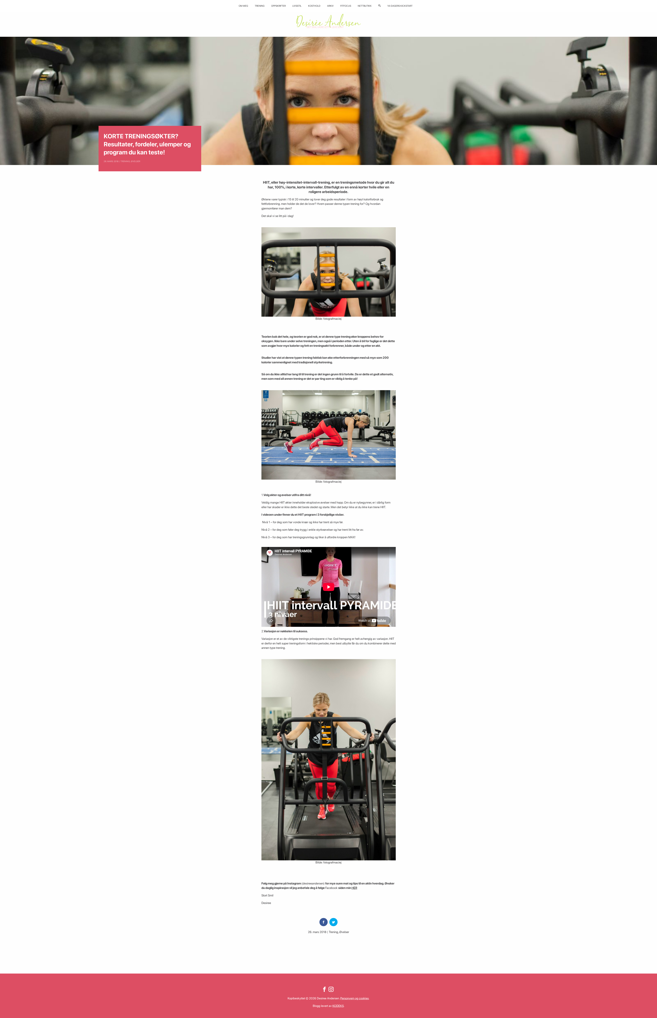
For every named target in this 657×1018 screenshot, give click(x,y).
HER (354, 888)
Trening (260, 5)
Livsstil (296, 5)
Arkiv (330, 5)
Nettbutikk (365, 5)
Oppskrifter (278, 5)
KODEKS (338, 1006)
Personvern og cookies (354, 998)
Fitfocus (345, 5)
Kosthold (314, 5)
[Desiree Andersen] (328, 21)
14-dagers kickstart (400, 5)
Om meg (243, 5)
